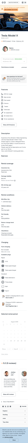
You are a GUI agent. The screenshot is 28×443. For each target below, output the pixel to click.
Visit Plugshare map (11, 306)
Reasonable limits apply (7, 235)
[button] (11, 9)
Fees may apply (5, 210)
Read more (4, 172)
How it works (9, 297)
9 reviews (8, 41)
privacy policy (9, 437)
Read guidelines (5, 218)
